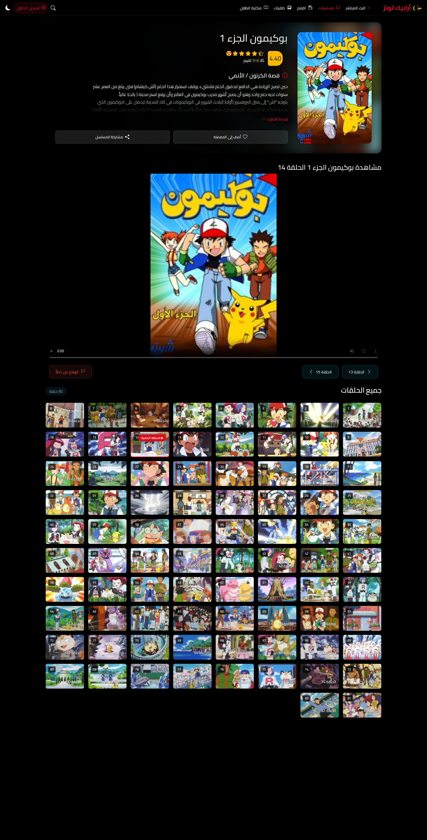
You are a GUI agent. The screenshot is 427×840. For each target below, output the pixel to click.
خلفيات (279, 8)
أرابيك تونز (397, 7)
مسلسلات (326, 8)
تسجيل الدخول (28, 8)
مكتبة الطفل (250, 8)
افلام (301, 8)
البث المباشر (355, 8)
